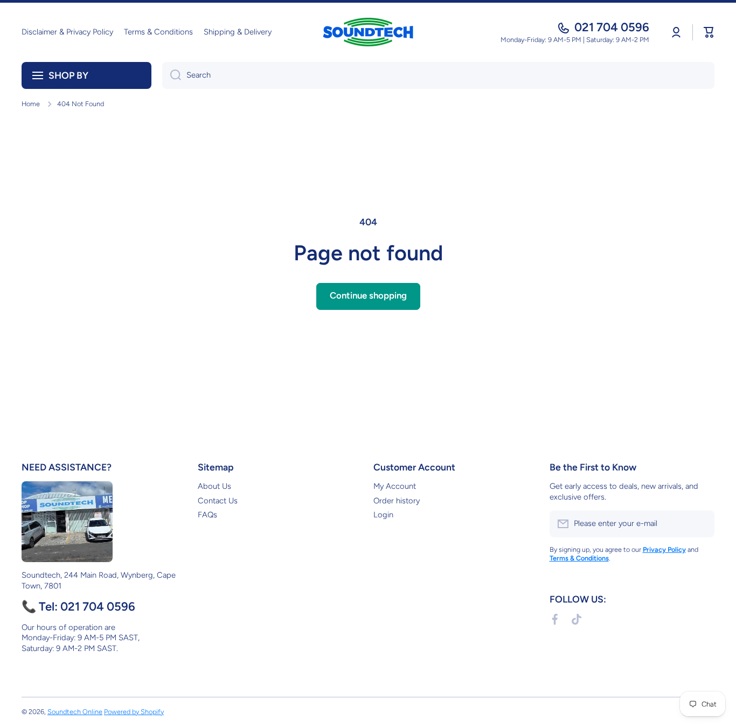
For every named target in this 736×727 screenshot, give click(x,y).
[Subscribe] (701, 523)
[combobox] (438, 75)
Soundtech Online (74, 712)
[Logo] (368, 32)
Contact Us (218, 501)
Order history (396, 501)
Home (31, 104)
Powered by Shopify (134, 712)
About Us (214, 486)
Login (383, 515)
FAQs (207, 515)
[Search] (171, 75)
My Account (394, 486)
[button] (709, 32)
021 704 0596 (611, 27)
